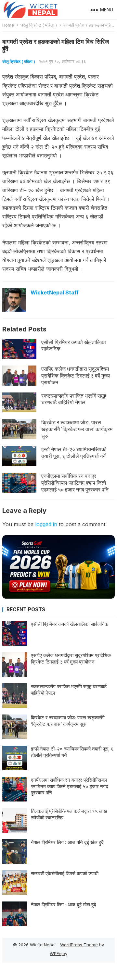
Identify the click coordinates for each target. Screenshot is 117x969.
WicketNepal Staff (55, 292)
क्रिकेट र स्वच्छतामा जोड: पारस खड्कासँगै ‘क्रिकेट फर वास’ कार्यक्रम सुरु (76, 429)
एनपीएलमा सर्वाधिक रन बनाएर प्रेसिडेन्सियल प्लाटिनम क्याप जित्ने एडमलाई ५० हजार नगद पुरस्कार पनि (75, 482)
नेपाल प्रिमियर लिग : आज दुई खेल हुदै (63, 904)
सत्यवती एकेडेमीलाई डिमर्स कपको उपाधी (64, 873)
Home (8, 25)
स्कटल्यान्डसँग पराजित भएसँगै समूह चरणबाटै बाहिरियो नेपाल (73, 399)
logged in (46, 524)
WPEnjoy (58, 953)
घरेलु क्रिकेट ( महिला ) (38, 25)
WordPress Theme (79, 944)
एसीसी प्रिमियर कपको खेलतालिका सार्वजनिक (73, 346)
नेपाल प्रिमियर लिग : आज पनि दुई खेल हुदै (67, 842)
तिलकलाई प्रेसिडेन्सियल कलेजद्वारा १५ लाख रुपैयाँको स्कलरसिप (69, 814)
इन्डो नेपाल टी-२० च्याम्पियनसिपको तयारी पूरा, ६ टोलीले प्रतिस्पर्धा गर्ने (74, 453)
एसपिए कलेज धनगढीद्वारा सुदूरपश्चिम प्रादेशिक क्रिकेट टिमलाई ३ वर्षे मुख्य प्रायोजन (75, 375)
